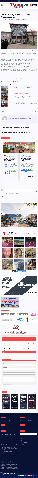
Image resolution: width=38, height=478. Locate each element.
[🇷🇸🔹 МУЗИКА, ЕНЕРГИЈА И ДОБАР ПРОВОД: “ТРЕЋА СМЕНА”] (30, 264)
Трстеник (34, 111)
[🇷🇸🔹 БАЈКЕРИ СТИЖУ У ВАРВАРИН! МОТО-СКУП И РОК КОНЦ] (19, 242)
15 (28, 345)
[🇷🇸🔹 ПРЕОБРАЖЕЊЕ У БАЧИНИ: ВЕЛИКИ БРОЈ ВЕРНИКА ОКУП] (7, 242)
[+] (19, 193)
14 (23, 345)
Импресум (34, 5)
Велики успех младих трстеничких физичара (22, 100)
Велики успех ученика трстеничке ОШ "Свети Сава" (23, 86)
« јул (3, 352)
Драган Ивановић (5, 19)
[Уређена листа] (10, 193)
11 (9, 345)
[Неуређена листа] (12, 193)
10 (4, 345)
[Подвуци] (8, 193)
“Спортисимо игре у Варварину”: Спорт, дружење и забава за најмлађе (14, 398)
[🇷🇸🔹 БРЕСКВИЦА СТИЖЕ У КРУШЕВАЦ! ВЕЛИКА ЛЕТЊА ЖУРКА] (7, 253)
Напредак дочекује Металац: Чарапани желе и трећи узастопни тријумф (32, 398)
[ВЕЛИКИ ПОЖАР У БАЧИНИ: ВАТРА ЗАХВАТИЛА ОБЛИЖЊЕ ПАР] (19, 264)
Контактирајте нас (7, 383)
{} (17, 193)
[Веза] (16, 193)
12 (14, 345)
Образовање (11, 19)
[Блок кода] (15, 193)
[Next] (35, 392)
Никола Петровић (9, 155)
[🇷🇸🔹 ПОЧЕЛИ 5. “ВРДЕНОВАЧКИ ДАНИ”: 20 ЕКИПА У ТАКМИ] (19, 253)
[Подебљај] (5, 193)
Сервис (22, 438)
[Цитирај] (13, 193)
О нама (22, 444)
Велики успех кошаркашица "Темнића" (21, 93)
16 (33, 345)
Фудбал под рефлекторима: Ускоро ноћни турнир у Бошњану (5, 398)
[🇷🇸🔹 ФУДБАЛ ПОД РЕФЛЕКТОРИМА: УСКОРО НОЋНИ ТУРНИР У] (30, 242)
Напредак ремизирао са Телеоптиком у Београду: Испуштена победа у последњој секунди (8, 461)
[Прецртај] (9, 193)
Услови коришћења (24, 442)
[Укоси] (6, 193)
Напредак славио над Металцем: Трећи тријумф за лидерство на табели (23, 397)
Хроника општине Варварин (26, 436)
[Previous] (33, 392)
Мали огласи (23, 440)
